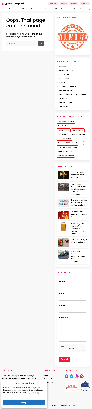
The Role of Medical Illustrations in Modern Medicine (79, 202)
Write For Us (48, 382)
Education (44, 9)
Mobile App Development (68, 86)
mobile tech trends (65, 151)
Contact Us (48, 379)
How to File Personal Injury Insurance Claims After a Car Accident (78, 256)
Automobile (63, 66)
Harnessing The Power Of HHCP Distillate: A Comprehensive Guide (77, 228)
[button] (88, 9)
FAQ (45, 389)
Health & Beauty (22, 9)
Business (34, 9)
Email (62, 293)
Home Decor (74, 9)
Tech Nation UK (77, 130)
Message (64, 317)
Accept (24, 402)
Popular (64, 4)
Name (62, 281)
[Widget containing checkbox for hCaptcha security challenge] (72, 348)
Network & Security (66, 90)
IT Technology (64, 78)
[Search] (41, 44)
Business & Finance (66, 70)
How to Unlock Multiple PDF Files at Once (79, 214)
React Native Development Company (72, 94)
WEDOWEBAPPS (69, 405)
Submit (64, 359)
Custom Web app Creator (67, 147)
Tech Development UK (66, 122)
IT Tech (11, 9)
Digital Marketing (65, 74)
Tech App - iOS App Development (70, 143)
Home (4, 9)
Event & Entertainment (59, 9)
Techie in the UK (63, 130)
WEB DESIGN (63, 98)
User (81, 9)
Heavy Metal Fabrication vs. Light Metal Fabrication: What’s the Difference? (79, 189)
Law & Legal (63, 82)
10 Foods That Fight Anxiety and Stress (79, 240)
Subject (63, 305)
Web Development (66, 102)
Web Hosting (63, 106)
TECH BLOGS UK (63, 134)
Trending (74, 4)
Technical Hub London (66, 126)
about (46, 375)
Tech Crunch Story (64, 139)
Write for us (85, 4)
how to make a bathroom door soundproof (77, 174)
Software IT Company (66, 156)
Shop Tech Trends (78, 134)
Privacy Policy (49, 386)
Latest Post (53, 4)
